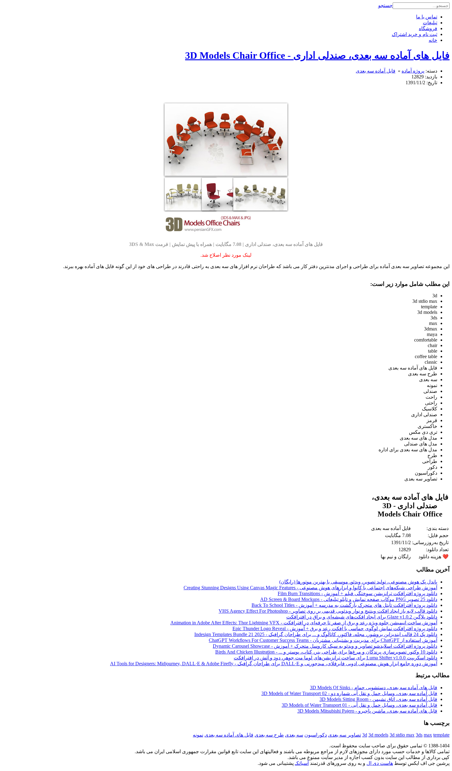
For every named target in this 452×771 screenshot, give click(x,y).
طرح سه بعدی (269, 734)
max (428, 734)
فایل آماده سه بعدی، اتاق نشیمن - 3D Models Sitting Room (378, 699)
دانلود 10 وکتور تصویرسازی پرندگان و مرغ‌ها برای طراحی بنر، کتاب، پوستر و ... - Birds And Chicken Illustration (326, 651)
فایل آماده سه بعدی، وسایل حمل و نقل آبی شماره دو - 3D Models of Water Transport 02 (349, 693)
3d (364, 734)
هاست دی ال (380, 763)
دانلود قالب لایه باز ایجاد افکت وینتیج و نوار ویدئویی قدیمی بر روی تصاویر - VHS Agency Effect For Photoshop (328, 611)
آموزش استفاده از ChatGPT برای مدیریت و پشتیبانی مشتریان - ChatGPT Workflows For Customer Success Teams (323, 640)
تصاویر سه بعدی (344, 734)
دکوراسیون (315, 734)
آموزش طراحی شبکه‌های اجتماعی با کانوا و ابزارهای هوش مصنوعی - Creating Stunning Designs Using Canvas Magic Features (310, 587)
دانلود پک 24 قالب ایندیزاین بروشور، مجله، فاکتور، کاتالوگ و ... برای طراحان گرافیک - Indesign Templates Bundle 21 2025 (315, 634)
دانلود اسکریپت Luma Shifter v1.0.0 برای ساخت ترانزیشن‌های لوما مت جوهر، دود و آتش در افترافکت (335, 657)
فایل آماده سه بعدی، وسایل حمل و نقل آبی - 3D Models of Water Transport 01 (359, 705)
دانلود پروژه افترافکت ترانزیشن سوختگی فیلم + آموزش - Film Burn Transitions (357, 593)
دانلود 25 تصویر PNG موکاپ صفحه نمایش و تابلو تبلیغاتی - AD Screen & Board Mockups (348, 599)
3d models (378, 734)
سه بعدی (294, 734)
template (441, 734)
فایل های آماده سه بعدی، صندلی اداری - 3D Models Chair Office (317, 55)
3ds (419, 734)
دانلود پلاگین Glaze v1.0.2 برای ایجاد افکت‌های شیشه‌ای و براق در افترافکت (361, 616)
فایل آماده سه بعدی (375, 70)
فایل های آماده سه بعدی (228, 734)
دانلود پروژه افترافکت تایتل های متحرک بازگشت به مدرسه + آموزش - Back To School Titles (344, 605)
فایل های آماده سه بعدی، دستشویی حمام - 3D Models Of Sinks (373, 687)
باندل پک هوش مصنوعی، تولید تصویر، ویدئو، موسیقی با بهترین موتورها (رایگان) (358, 581)
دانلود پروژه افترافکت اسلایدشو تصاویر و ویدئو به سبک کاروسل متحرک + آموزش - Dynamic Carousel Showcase (325, 646)
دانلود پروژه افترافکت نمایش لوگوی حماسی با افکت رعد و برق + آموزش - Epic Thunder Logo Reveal (334, 628)
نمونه (198, 734)
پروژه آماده (413, 70)
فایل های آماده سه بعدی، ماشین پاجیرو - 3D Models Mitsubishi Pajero (367, 711)
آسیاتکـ (302, 763)
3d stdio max (402, 734)
